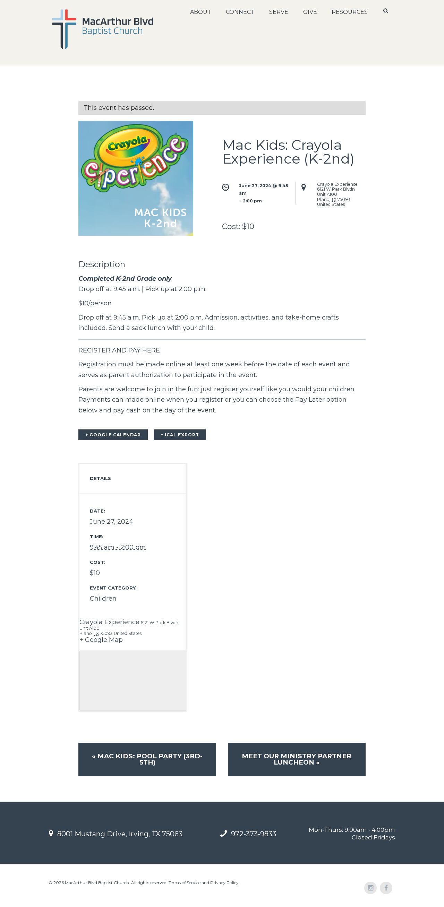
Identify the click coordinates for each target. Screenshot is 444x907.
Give (310, 12)
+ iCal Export (180, 434)
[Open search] (386, 11)
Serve (278, 12)
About (200, 12)
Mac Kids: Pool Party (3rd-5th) (147, 759)
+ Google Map (101, 640)
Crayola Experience (109, 622)
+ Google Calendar (113, 434)
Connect (240, 12)
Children (103, 598)
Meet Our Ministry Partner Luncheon (296, 759)
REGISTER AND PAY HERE (119, 350)
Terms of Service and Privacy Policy (204, 882)
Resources (350, 12)
